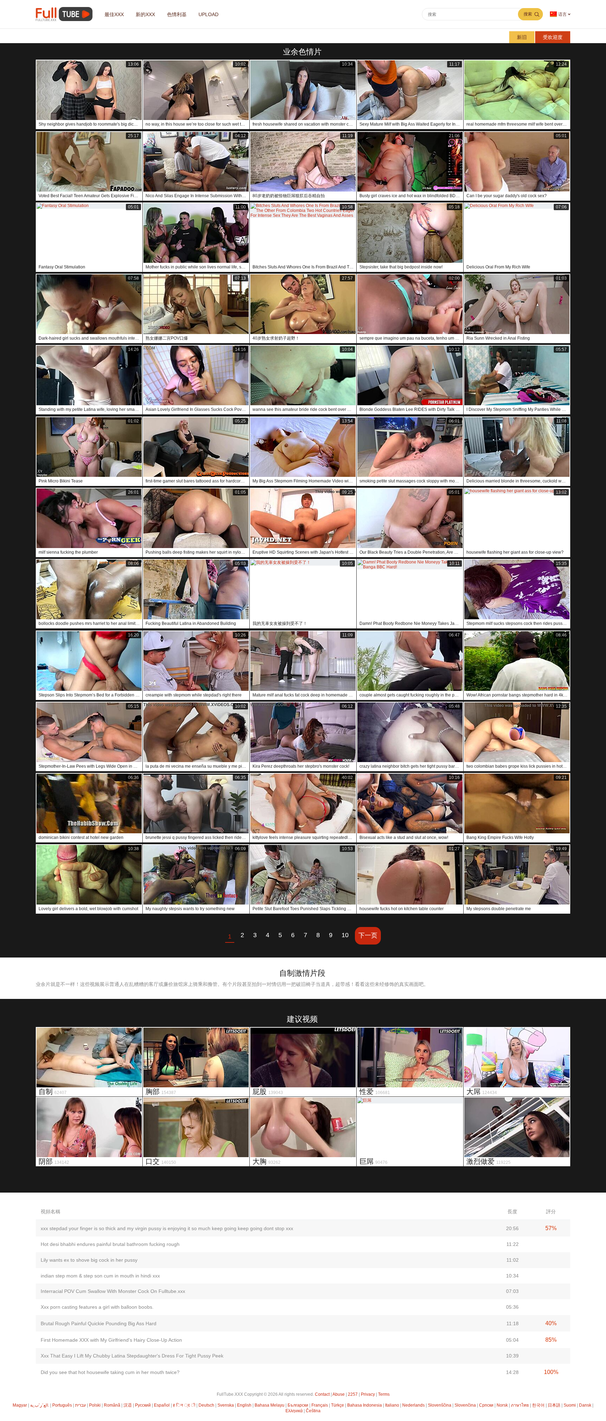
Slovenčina (465, 1405)
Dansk (585, 1405)
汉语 (127, 1405)
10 (345, 935)
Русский (143, 1405)
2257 (353, 1394)
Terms (384, 1394)
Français (319, 1405)
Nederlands (413, 1405)
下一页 (367, 935)
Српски (486, 1405)
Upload (208, 14)
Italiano (392, 1405)
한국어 (538, 1405)
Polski (95, 1405)
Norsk (502, 1405)
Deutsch (206, 1405)
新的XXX (145, 14)
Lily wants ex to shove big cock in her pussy (89, 1260)
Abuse (338, 1394)
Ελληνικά (294, 1410)
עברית (80, 1405)
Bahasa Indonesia (364, 1405)
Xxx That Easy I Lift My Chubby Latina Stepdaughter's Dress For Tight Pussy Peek (132, 1356)
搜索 (528, 14)
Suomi (570, 1405)
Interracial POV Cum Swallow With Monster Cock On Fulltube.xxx (113, 1291)
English (244, 1405)
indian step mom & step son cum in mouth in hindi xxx (100, 1276)
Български (298, 1405)
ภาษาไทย (520, 1405)
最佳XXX (114, 14)
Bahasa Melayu (269, 1405)
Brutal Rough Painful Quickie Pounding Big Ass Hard (98, 1323)
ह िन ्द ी (184, 1405)
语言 (562, 14)
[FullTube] (65, 14)
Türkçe (337, 1405)
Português (62, 1405)
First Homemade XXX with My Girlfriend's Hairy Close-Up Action (111, 1340)
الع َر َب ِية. (39, 1405)
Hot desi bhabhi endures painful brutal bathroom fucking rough (110, 1244)
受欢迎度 (553, 37)
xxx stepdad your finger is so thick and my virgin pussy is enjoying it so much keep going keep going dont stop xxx (167, 1228)
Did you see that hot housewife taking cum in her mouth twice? (110, 1372)
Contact (322, 1394)
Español (162, 1405)
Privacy (368, 1394)
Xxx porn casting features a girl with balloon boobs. (97, 1307)
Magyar (20, 1405)
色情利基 (177, 14)
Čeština (313, 1410)
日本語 (554, 1405)
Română (112, 1405)
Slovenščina (439, 1405)
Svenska (225, 1405)
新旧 (522, 37)
